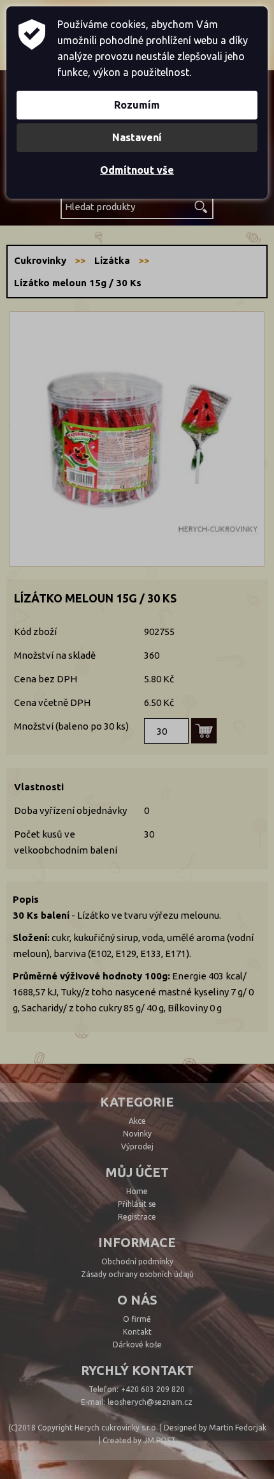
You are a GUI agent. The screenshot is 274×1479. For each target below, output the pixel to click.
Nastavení (137, 137)
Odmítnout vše (137, 170)
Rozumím (137, 105)
